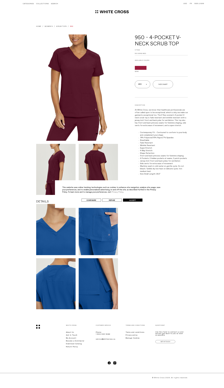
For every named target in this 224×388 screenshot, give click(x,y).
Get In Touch (71, 335)
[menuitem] (184, 4)
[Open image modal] (77, 87)
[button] (54, 4)
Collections (42, 3)
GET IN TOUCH (165, 341)
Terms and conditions (135, 332)
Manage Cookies (133, 338)
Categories (28, 3)
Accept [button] (132, 200)
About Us (70, 332)
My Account (71, 338)
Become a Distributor (75, 341)
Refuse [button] (112, 200)
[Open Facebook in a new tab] (109, 364)
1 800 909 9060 (103, 334)
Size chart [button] (162, 84)
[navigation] (112, 12)
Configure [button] (91, 200)
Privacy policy (132, 335)
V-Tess (137, 50)
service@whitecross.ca (105, 339)
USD (185, 3)
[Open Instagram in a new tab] (114, 364)
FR (191, 3)
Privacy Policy (117, 192)
